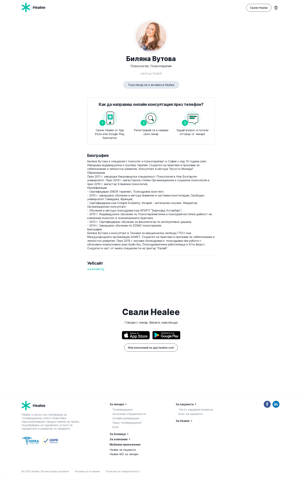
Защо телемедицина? (127, 422)
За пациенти (185, 404)
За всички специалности (129, 414)
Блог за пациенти (190, 414)
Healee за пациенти (123, 449)
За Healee (183, 421)
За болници (118, 434)
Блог (115, 427)
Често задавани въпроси (195, 409)
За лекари (117, 404)
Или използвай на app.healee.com (151, 347)
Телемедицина (122, 409)
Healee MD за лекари (124, 454)
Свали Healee (259, 7)
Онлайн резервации (125, 418)
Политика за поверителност (123, 471)
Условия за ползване (88, 471)
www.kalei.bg (95, 269)
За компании (119, 439)
